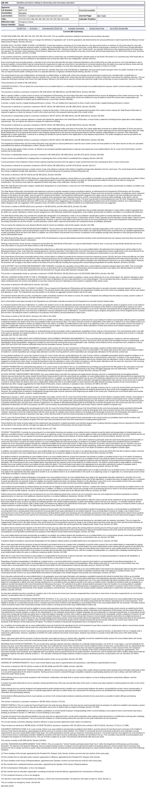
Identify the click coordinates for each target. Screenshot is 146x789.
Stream (21, 25)
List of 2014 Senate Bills (119, 28)
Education (23, 13)
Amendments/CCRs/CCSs (52, 28)
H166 (104, 16)
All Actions (33, 28)
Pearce (21, 7)
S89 (98, 16)
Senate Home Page (96, 28)
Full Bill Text (21, 28)
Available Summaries (76, 28)
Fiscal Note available (87, 10)
